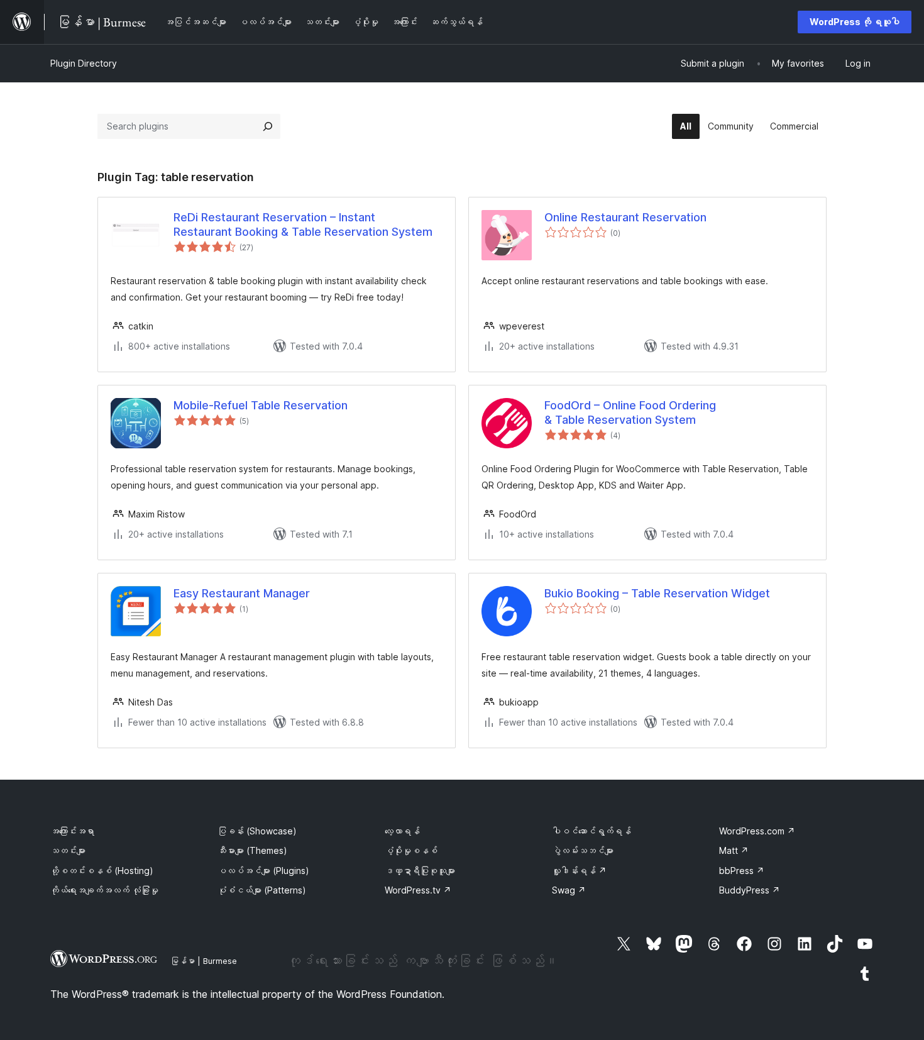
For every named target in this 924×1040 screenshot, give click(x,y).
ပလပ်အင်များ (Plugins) (263, 870)
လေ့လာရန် (402, 831)
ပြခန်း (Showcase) (257, 831)
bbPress (741, 870)
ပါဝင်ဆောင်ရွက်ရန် (591, 831)
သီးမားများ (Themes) (252, 850)
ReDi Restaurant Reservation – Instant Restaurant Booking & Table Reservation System (302, 224)
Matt (734, 850)
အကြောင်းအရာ (72, 831)
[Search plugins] (267, 126)
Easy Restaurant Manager (241, 593)
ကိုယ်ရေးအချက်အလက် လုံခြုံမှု (104, 890)
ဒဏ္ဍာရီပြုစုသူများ (420, 870)
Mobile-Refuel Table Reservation (260, 405)
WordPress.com (757, 831)
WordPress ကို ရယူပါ (854, 21)
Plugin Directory (83, 63)
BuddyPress (749, 890)
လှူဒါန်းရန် (579, 870)
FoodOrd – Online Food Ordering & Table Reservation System (630, 412)
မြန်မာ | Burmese (203, 961)
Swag (569, 890)
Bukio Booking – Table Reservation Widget (657, 593)
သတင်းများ (67, 850)
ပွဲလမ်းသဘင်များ (582, 850)
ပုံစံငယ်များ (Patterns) (261, 890)
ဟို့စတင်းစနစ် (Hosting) (101, 870)
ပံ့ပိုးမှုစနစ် (411, 850)
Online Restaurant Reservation (625, 217)
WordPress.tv (418, 890)
